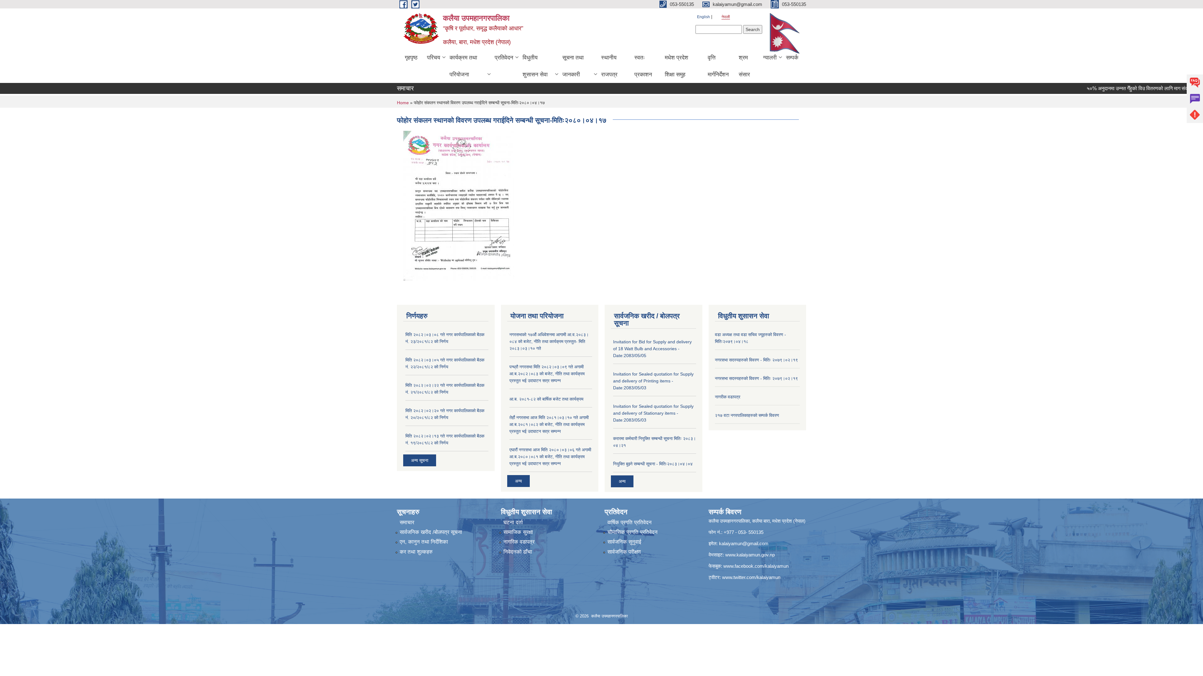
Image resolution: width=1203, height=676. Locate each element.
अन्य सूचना (419, 460)
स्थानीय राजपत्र (609, 66)
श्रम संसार (744, 66)
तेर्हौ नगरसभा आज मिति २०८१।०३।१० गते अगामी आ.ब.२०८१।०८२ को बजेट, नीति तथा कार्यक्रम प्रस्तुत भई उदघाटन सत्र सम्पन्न (549, 424)
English (703, 17)
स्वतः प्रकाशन (643, 66)
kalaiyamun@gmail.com (743, 543)
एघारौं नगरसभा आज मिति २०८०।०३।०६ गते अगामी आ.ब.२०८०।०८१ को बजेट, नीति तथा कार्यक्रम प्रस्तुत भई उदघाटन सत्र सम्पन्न (550, 456)
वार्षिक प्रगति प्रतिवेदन (629, 522)
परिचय (433, 57)
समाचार (407, 522)
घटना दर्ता (513, 522)
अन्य (518, 481)
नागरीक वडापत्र (727, 396)
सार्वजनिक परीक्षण (624, 552)
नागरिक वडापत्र (518, 542)
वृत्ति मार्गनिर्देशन (718, 66)
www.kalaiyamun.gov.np (750, 554)
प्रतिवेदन (504, 57)
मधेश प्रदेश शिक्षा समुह (676, 66)
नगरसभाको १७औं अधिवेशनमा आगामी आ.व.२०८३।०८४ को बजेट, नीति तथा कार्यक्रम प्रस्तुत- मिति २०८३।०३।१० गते (549, 341)
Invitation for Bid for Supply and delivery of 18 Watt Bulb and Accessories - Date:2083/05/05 (652, 348)
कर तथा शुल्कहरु (416, 552)
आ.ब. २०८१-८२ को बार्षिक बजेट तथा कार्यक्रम (546, 399)
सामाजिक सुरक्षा (518, 532)
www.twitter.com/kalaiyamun (751, 577)
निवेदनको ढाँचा (517, 552)
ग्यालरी (770, 57)
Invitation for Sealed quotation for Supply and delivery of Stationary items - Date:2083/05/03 (653, 413)
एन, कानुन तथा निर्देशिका (424, 542)
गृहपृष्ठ (411, 57)
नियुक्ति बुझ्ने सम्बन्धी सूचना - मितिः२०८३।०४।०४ (653, 463)
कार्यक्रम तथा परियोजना (463, 66)
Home (403, 102)
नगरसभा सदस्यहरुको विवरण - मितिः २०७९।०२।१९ (756, 359)
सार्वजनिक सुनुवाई (624, 542)
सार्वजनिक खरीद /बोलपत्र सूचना (431, 532)
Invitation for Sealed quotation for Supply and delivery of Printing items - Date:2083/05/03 (653, 380)
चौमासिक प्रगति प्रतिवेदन (632, 532)
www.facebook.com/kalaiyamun (756, 566)
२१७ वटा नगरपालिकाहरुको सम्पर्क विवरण (747, 415)
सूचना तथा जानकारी (573, 66)
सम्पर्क (792, 57)
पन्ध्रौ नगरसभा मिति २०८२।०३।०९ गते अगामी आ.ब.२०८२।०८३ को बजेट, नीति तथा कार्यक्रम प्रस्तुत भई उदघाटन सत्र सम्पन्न (547, 373)
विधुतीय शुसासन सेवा (535, 66)
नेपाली (725, 17)
